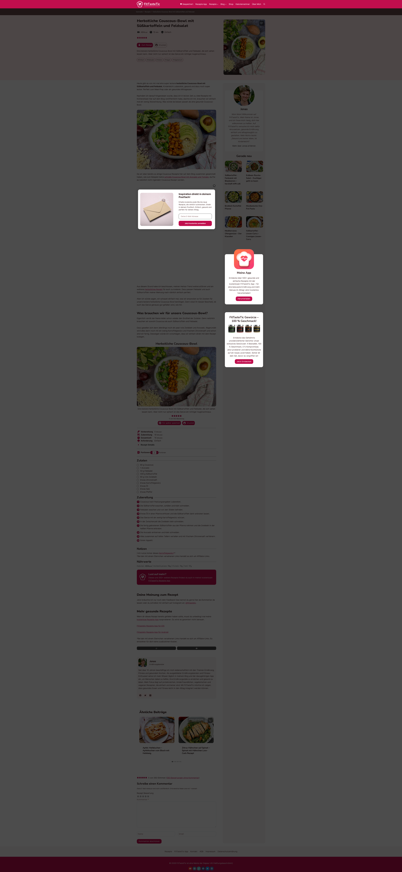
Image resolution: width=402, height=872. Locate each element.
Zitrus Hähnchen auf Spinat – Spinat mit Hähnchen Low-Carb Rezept (196, 750)
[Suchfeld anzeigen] (264, 4)
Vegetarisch (178, 60)
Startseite (139, 12)
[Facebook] (203, 868)
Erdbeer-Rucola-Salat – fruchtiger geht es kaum (254, 178)
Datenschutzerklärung (227, 851)
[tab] (172, 761)
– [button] (151, 452)
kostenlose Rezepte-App (148, 619)
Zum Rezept (146, 45)
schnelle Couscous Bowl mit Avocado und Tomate (186, 177)
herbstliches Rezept (153, 289)
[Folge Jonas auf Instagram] (150, 695)
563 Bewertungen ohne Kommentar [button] (183, 778)
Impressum (210, 851)
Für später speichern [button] (171, 423)
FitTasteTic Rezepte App (159, 581)
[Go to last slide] (143, 738)
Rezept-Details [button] (147, 445)
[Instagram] (194, 868)
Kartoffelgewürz (166, 553)
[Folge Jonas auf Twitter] (145, 695)
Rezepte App (201, 4)
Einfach (141, 60)
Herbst (159, 60)
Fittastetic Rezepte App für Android (152, 632)
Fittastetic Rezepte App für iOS (150, 626)
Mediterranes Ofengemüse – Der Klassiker (233, 234)
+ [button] (157, 452)
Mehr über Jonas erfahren (244, 146)
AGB (201, 851)
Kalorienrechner (243, 4)
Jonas (152, 661)
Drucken (162, 45)
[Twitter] (207, 868)
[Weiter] (210, 738)
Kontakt (193, 851)
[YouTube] (190, 868)
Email (181, 834)
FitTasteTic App (181, 851)
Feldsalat (151, 60)
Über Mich (256, 4)
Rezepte (148, 12)
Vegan (168, 60)
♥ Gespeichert (186, 4)
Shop (231, 4)
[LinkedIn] (212, 868)
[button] (138, 38)
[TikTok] (199, 868)
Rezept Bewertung (145, 793)
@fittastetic (191, 603)
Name (140, 834)
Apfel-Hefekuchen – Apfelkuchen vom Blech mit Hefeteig (156, 750)
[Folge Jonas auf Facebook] (140, 695)
